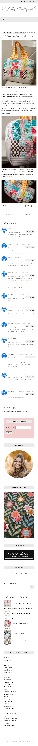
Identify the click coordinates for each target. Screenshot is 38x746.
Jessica (11, 272)
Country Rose (8, 684)
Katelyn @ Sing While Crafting (19, 308)
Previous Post (10, 214)
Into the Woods (9, 725)
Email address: (11, 427)
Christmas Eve (8, 682)
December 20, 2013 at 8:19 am (23, 294)
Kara (10, 257)
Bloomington (8, 699)
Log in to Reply (30, 231)
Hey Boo (6, 675)
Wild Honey (7, 665)
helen (10, 323)
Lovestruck (7, 679)
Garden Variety (9, 708)
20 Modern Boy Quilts (19, 633)
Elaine (10, 294)
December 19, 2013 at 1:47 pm (23, 229)
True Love (7, 663)
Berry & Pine (8, 667)
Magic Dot (7, 672)
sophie (10, 229)
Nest (5, 711)
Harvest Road (8, 701)
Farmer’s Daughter (10, 713)
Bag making (8, 32)
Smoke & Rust (8, 694)
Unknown (12, 354)
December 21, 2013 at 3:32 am (15, 310)
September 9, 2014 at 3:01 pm (25, 374)
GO (32, 587)
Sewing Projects (19, 32)
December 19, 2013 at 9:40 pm (23, 272)
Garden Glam (8, 660)
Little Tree (7, 704)
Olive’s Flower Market (11, 718)
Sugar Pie (7, 716)
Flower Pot (7, 687)
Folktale (6, 696)
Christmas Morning (10, 691)
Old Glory (7, 677)
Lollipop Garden (9, 706)
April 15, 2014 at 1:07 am (24, 338)
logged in (13, 411)
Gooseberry (8, 723)
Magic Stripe (8, 658)
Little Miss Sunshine (10, 720)
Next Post (28, 214)
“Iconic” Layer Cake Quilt (20, 641)
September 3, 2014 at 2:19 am (25, 354)
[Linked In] (33, 206)
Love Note (7, 689)
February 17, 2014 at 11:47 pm (22, 323)
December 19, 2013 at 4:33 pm (22, 244)
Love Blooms (8, 670)
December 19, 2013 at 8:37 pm (21, 257)
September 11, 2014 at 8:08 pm (25, 391)
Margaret (12, 339)
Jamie (10, 244)
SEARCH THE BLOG (10, 583)
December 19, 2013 (30, 32)
